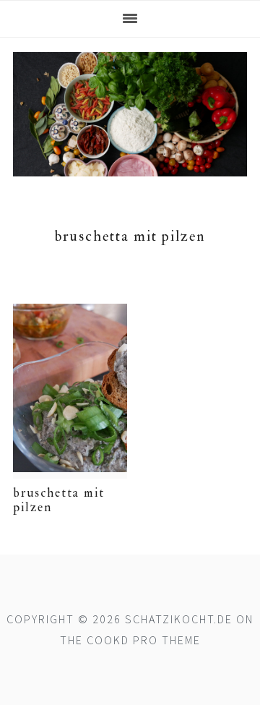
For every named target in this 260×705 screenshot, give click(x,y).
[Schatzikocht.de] (130, 166)
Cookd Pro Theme (144, 640)
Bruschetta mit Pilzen (59, 500)
